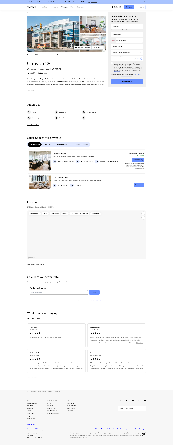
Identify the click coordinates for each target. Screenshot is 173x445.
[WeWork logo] (31, 7)
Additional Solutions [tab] (80, 145)
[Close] (145, 2)
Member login (71, 405)
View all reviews (32, 378)
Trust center (31, 418)
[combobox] (113, 40)
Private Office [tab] (35, 145)
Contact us (70, 403)
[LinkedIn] (145, 400)
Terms (131, 70)
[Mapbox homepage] (32, 257)
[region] (86, 234)
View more (30, 91)
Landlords (50, 405)
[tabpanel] (66, 33)
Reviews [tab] (60, 55)
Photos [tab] (29, 55)
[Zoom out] (143, 217)
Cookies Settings (122, 429)
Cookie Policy (111, 429)
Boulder (50, 391)
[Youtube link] (120, 400)
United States (42, 391)
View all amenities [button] (33, 125)
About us (30, 405)
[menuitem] (44, 7)
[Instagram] (133, 400)
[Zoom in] (143, 213)
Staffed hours (43, 73)
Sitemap (141, 429)
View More (139, 343)
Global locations (32, 403)
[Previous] (28, 2)
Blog (28, 416)
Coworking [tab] (48, 145)
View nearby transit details (35, 264)
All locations (31, 391)
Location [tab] (51, 55)
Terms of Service (137, 74)
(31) (33, 73)
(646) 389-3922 (32, 429)
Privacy (97, 429)
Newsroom (30, 413)
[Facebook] (127, 400)
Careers (29, 410)
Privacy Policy (117, 71)
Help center (71, 408)
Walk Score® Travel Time (97, 301)
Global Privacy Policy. (126, 76)
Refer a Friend (51, 408)
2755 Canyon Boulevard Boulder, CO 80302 (40, 207)
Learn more (94, 2)
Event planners (52, 410)
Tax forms (70, 410)
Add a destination (38, 288)
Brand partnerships (53, 413)
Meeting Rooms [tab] (62, 145)
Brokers (49, 403)
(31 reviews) (36, 318)
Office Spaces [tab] (39, 55)
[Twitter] (139, 400)
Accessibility (133, 429)
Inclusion (30, 408)
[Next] (30, 2)
